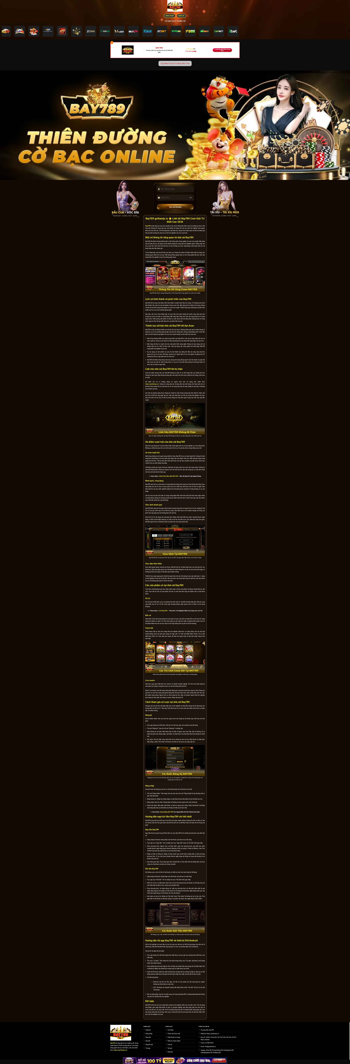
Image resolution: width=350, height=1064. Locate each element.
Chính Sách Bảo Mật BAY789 (168, 476)
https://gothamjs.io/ (120, 1050)
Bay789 (112, 1043)
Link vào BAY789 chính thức (222, 49)
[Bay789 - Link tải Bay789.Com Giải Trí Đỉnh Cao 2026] (175, 6)
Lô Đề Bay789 (162, 611)
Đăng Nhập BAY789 (166, 812)
